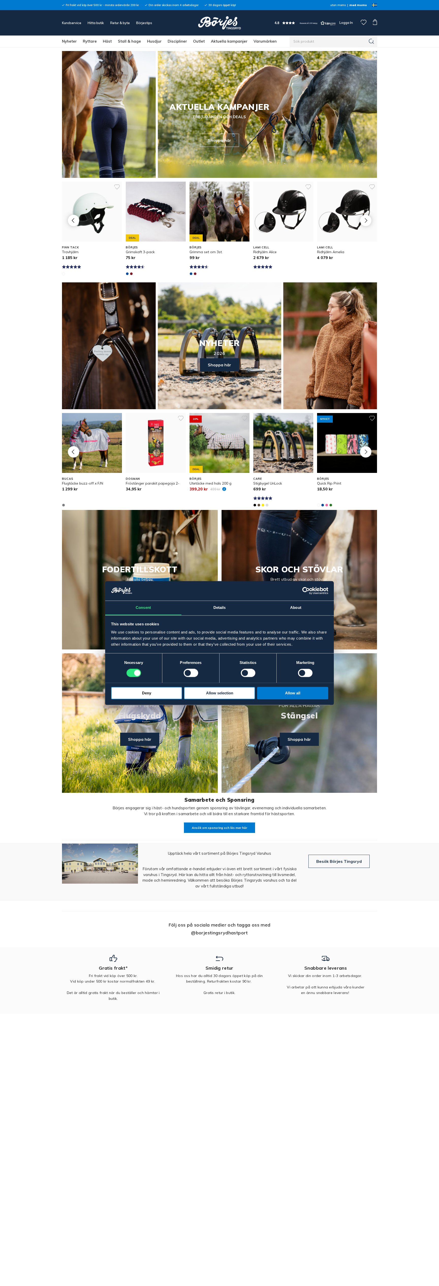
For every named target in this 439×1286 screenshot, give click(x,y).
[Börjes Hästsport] (219, 22)
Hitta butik (96, 23)
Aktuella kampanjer (229, 41)
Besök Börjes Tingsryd (339, 861)
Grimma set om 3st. (206, 252)
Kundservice (71, 23)
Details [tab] (219, 607)
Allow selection (219, 693)
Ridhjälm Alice (265, 252)
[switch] (191, 673)
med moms (358, 5)
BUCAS (67, 479)
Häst (107, 41)
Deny (146, 693)
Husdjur (154, 41)
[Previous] (73, 220)
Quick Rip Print (329, 483)
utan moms (338, 5)
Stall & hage (129, 41)
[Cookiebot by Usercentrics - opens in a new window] (306, 590)
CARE (257, 479)
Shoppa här (219, 140)
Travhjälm (70, 252)
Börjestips (144, 23)
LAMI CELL (261, 247)
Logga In (345, 23)
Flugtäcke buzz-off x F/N (82, 483)
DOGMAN (133, 479)
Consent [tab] (143, 607)
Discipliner (177, 41)
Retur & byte (120, 23)
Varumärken (265, 41)
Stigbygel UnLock (267, 483)
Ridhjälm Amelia (330, 252)
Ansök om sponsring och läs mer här (219, 828)
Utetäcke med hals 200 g (210, 483)
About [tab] (295, 607)
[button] (305, 23)
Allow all (292, 693)
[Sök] (371, 41)
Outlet (199, 41)
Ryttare (90, 41)
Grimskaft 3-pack (140, 252)
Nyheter (69, 41)
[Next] (365, 220)
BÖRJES (132, 247)
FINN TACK (70, 247)
